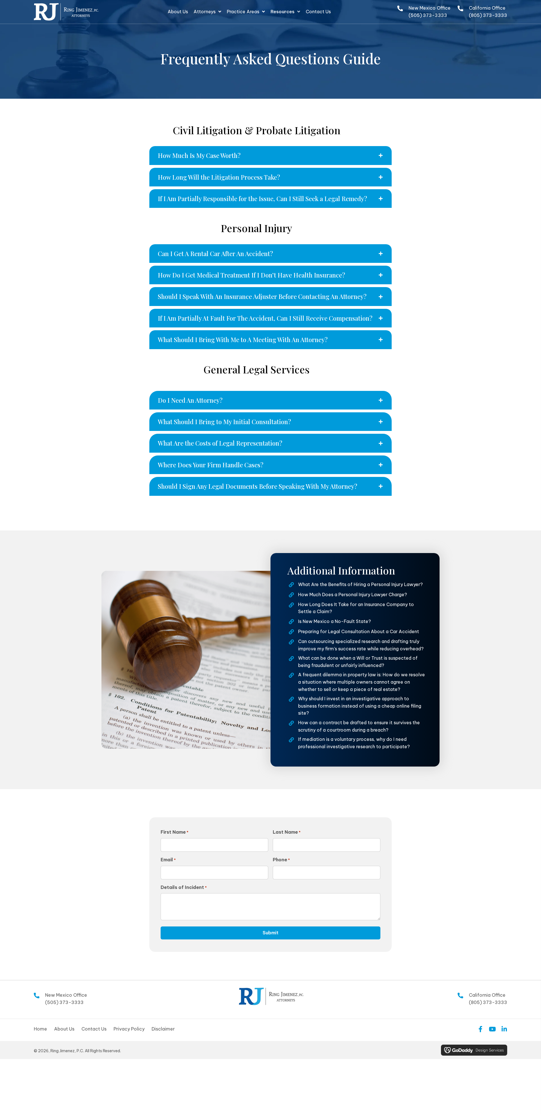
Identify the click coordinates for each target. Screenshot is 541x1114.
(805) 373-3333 (488, 15)
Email (168, 859)
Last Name (287, 832)
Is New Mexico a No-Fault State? (334, 621)
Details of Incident (184, 887)
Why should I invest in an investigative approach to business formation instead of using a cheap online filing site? (359, 706)
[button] (270, 155)
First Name (175, 832)
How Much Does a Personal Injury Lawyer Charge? (352, 594)
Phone (281, 859)
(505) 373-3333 (428, 15)
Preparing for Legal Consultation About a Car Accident (358, 631)
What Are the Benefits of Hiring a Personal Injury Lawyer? (360, 584)
